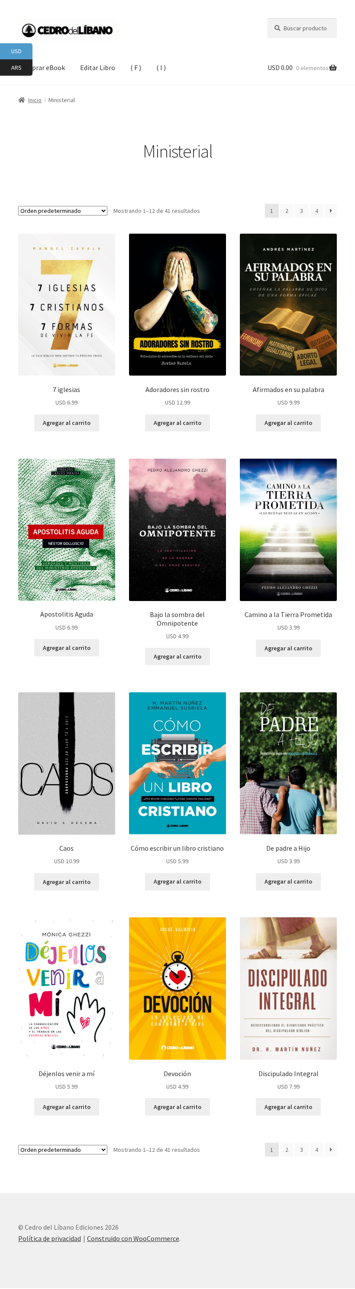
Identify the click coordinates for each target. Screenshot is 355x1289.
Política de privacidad (49, 1238)
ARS (21, 67)
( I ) (161, 67)
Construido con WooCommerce (133, 1238)
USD (21, 51)
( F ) (135, 67)
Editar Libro (97, 67)
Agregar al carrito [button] (66, 423)
